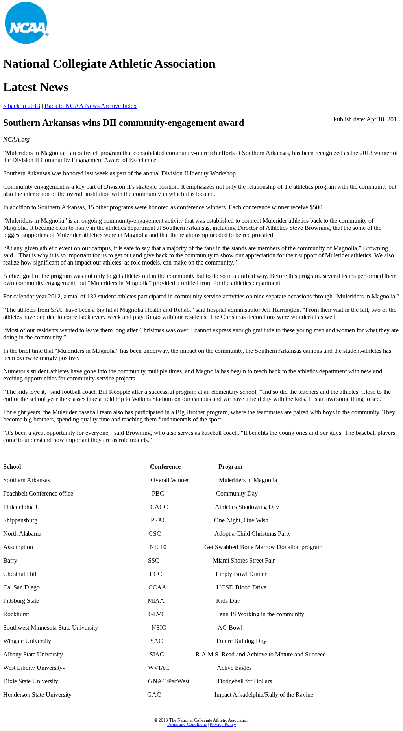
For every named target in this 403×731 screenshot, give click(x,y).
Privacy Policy (223, 724)
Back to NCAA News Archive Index (90, 106)
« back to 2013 (21, 106)
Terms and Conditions (187, 724)
